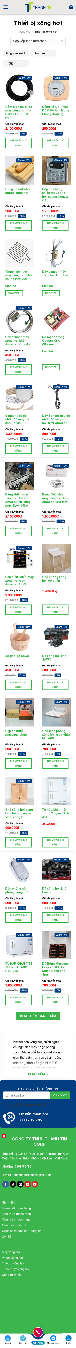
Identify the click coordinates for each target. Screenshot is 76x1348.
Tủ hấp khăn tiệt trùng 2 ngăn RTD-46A (55, 813)
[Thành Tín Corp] (38, 7)
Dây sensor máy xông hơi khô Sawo (56, 273)
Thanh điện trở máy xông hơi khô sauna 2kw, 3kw (18, 275)
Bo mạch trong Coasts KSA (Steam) (53, 340)
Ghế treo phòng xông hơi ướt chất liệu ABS (56, 734)
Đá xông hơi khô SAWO (54, 657)
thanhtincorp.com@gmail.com (31, 1174)
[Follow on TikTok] (13, 1184)
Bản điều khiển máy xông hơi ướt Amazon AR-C (19, 580)
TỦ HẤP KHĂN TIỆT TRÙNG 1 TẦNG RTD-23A (18, 967)
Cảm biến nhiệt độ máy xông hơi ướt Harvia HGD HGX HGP (19, 112)
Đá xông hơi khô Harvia (54, 890)
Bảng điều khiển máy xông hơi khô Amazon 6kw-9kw (55, 498)
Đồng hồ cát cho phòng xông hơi (17, 190)
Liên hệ (10, 285)
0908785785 (23, 1166)
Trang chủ (24, 31)
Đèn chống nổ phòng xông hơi (17, 890)
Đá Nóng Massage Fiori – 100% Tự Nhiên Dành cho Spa (55, 969)
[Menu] (6, 7)
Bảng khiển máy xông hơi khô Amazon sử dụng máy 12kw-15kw (18, 500)
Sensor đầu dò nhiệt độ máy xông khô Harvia (18, 419)
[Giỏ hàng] (71, 7)
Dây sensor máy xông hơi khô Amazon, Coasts (17, 340)
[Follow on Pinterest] (27, 1184)
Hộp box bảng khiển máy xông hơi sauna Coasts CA (55, 194)
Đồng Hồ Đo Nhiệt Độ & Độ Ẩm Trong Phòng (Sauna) (55, 110)
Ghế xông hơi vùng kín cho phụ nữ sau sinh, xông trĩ (19, 813)
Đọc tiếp (14, 293)
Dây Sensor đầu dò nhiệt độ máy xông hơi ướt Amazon (56, 419)
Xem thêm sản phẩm (38, 1016)
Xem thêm (36, 1074)
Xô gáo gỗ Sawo (17, 656)
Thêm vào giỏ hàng (18, 143)
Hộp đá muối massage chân (16, 732)
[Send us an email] (20, 1184)
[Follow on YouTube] (35, 1184)
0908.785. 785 (30, 1120)
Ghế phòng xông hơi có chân (54, 578)
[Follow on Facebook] (5, 1184)
